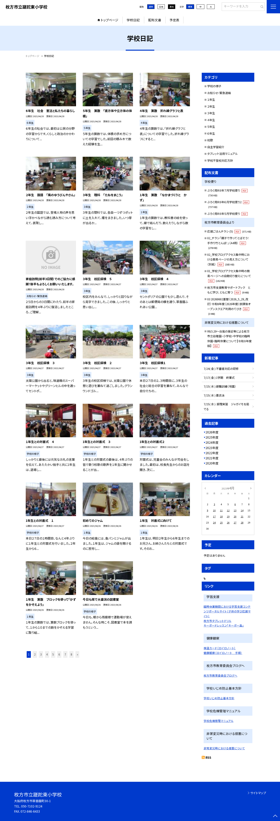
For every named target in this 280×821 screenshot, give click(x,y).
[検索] (261, 5)
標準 (190, 6)
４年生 (211, 120)
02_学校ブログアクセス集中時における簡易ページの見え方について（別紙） (228, 259)
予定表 (174, 20)
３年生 (211, 113)
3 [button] (41, 654)
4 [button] (47, 654)
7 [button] (65, 654)
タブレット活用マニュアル (222, 154)
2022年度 (212, 453)
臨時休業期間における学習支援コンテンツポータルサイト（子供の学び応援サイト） (227, 611)
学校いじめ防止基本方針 (219, 698)
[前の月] (205, 487)
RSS (208, 757)
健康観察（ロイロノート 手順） (223, 653)
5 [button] (53, 654)
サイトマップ (258, 793)
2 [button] (35, 654)
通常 (151, 6)
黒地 (172, 6)
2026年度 (212, 432)
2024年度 (212, 442)
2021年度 (212, 458)
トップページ (109, 20)
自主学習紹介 (215, 147)
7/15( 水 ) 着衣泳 (214, 395)
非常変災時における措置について (224, 748)
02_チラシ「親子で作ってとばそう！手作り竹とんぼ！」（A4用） (228, 243)
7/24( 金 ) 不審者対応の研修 (221, 369)
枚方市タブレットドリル (217, 621)
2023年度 (212, 447)
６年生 (211, 133)
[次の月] (250, 487)
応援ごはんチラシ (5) (229, 231)
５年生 (211, 127)
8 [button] (71, 654)
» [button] (77, 654)
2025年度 (212, 437)
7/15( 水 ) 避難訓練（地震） (220, 386)
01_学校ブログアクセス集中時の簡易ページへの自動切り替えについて (229, 276)
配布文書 (154, 20)
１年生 (211, 100)
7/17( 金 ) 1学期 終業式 (219, 378)
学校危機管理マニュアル (219, 721)
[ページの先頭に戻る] (275, 816)
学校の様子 (214, 86)
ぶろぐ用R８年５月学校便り (226, 214)
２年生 (211, 106)
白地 (161, 6)
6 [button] (59, 654)
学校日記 (133, 20)
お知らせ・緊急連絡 (219, 93)
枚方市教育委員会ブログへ (220, 675)
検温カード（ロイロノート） (220, 648)
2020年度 (212, 463)
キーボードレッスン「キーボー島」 (224, 625)
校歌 (210, 140)
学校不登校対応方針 (220, 160)
